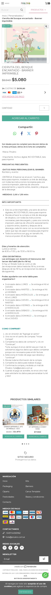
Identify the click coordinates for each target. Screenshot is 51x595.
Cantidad (7, 108)
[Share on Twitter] (28, 133)
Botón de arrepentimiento (25, 578)
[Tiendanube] (25, 567)
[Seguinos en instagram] (5, 548)
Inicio (4, 16)
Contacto (7, 502)
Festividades (8, 497)
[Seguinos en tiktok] (16, 548)
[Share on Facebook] (21, 133)
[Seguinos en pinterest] (22, 548)
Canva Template (33, 491)
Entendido (25, 592)
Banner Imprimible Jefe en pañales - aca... (13, 428)
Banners (29, 486)
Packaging (7, 486)
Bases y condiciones (35, 497)
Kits (27, 481)
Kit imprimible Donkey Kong (37, 428)
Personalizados (15, 16)
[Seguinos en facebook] (10, 548)
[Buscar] (21, 10)
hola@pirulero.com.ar (15, 537)
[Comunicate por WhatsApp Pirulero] (45, 575)
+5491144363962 (13, 533)
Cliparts (6, 491)
